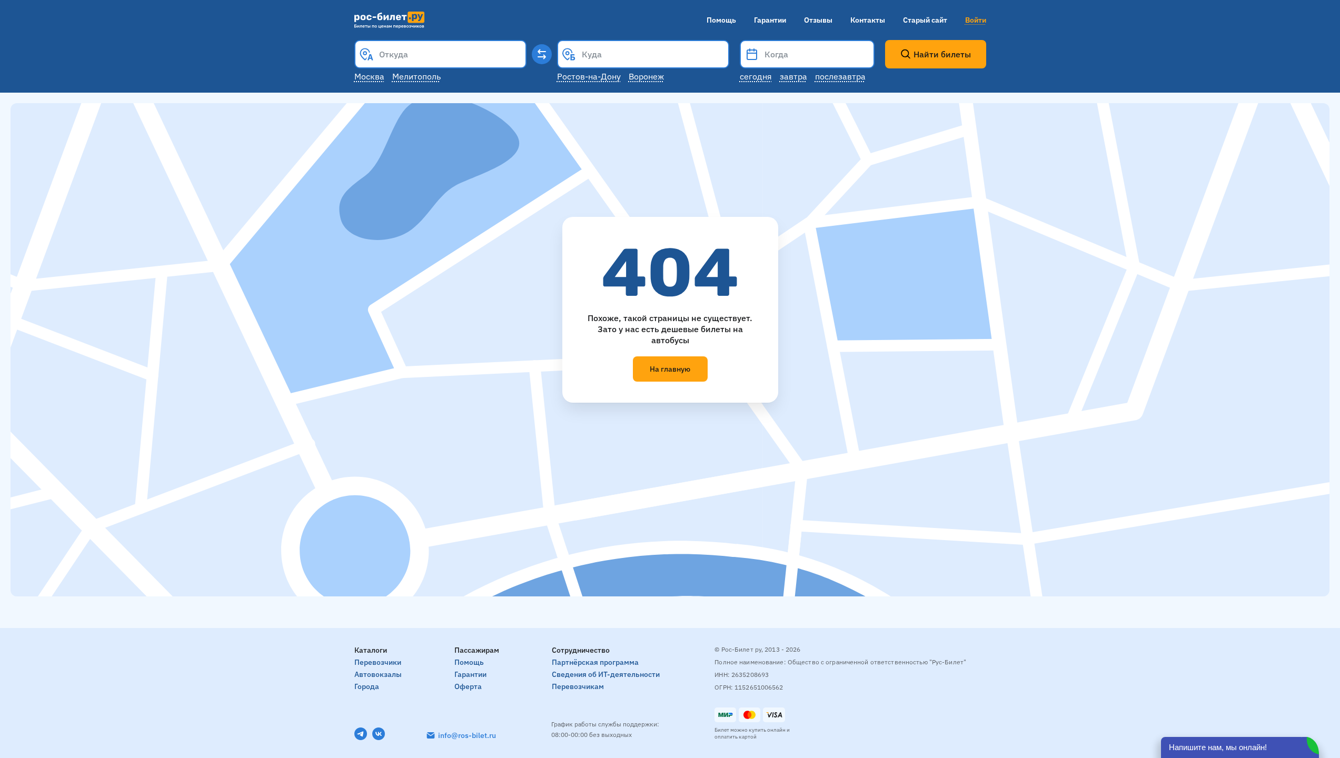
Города (366, 686)
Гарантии (770, 20)
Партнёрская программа (595, 662)
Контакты (867, 20)
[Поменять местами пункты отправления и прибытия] (542, 54)
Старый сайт (925, 20)
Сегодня (756, 76)
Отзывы (818, 20)
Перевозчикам (578, 686)
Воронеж (646, 76)
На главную (670, 369)
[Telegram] (360, 733)
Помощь (721, 20)
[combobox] (440, 54)
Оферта (468, 686)
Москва (369, 76)
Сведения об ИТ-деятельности (606, 674)
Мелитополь (416, 76)
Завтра (793, 76)
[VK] (378, 733)
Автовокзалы (378, 674)
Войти (975, 20)
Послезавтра (840, 76)
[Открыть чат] (1240, 747)
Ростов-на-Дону (589, 76)
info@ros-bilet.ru (467, 735)
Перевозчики (377, 662)
